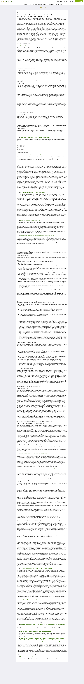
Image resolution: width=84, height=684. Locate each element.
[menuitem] (25, 4)
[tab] (54, 664)
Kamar (53, 666)
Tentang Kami (54, 667)
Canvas (65, 674)
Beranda (53, 665)
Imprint (53, 669)
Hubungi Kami (54, 668)
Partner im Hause (54, 671)
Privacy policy (54, 669)
